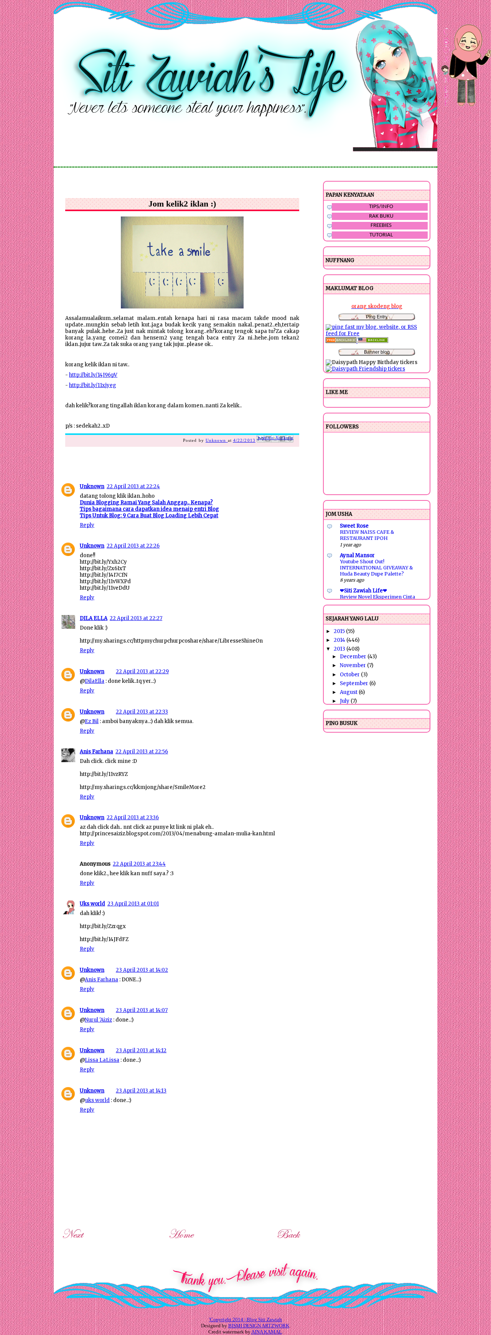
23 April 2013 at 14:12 (141, 1050)
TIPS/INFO (381, 207)
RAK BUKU (381, 216)
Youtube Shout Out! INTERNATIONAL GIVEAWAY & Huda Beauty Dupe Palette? (376, 568)
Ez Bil (92, 721)
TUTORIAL (381, 235)
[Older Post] (289, 1240)
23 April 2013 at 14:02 (142, 970)
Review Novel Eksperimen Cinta (377, 597)
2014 (340, 640)
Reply (87, 525)
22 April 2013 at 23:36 (133, 817)
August (349, 692)
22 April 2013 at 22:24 (133, 486)
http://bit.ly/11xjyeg (92, 385)
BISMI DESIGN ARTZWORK (258, 1325)
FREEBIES (381, 225)
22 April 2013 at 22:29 (142, 671)
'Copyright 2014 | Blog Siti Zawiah (245, 1319)
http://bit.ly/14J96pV (93, 375)
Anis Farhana (96, 751)
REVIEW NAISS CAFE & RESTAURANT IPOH (367, 535)
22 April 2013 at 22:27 (136, 618)
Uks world (92, 903)
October (350, 674)
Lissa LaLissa (102, 1060)
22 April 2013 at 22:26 (133, 546)
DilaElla (94, 681)
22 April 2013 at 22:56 (141, 751)
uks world (97, 1100)
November (353, 665)
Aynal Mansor (357, 555)
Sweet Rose (354, 526)
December (353, 656)
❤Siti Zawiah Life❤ (363, 590)
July (345, 701)
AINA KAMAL (266, 1332)
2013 (340, 649)
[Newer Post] (74, 1240)
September (354, 683)
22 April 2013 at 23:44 (139, 864)
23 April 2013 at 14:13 (141, 1090)
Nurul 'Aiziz (98, 1020)
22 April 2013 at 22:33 (142, 712)
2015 (340, 631)
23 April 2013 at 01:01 (133, 903)
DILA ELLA (93, 618)
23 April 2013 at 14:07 (142, 1010)
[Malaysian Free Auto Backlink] (373, 341)
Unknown (92, 486)
